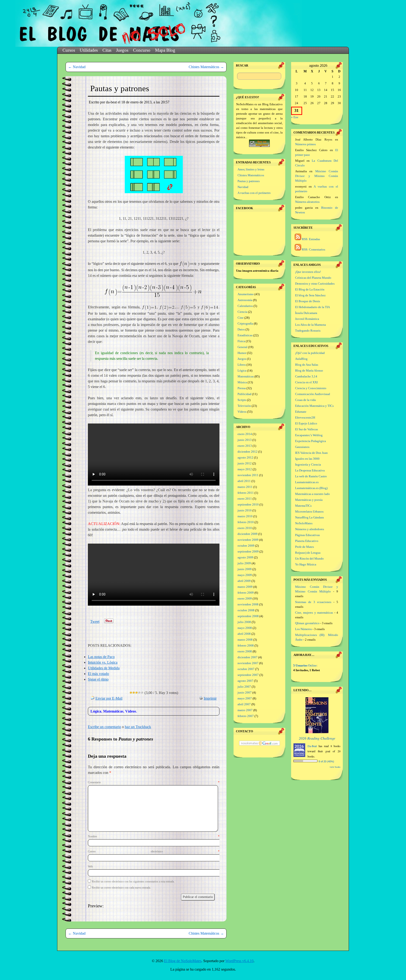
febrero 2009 (246, 592)
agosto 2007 (245, 680)
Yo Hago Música (305, 564)
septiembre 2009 (248, 551)
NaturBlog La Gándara (309, 517)
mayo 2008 (245, 628)
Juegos (122, 50)
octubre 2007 (246, 669)
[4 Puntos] (139, 692)
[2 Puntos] (133, 692)
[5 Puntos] (142, 692)
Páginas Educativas (307, 535)
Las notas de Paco (101, 657)
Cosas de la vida (305, 400)
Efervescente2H (305, 417)
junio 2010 (245, 510)
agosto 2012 (245, 457)
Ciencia (242, 312)
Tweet (94, 621)
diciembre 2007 (248, 657)
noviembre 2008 (248, 604)
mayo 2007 (245, 698)
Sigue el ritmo (98, 679)
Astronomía (245, 300)
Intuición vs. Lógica (102, 662)
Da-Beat (312, 746)
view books (335, 766)
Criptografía (245, 323)
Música (242, 382)
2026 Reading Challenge (317, 738)
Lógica (95, 711)
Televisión (244, 406)
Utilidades (89, 50)
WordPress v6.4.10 (239, 961)
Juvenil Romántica (307, 319)
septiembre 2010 (248, 504)
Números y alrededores (309, 529)
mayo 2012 (245, 469)
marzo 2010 (245, 516)
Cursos (68, 50)
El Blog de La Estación (309, 289)
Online (305, 665)
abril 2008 (244, 633)
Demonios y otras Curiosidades (315, 283)
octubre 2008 (246, 610)
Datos (241, 329)
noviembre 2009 (248, 539)
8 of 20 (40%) (326, 761)
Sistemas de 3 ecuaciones (313, 602)
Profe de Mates (304, 547)
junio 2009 (245, 569)
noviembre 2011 (248, 475)
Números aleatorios (307, 202)
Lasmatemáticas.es (307, 482)
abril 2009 (244, 581)
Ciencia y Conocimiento (310, 388)
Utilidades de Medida (104, 668)
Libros (242, 364)
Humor (242, 353)
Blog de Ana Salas (306, 364)
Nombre (153, 836)
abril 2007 (244, 704)
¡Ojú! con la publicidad (310, 353)
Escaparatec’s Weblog (309, 435)
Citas (106, 50)
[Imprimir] (201, 698)
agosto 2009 (245, 557)
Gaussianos (302, 447)
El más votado (98, 674)
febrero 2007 (246, 716)
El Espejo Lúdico (306, 423)
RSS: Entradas (310, 239)
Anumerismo (246, 294)
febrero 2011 (246, 492)
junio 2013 (245, 440)
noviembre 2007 (248, 663)
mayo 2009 (245, 575)
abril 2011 (244, 481)
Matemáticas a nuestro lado (312, 494)
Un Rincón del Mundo (309, 558)
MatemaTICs (303, 505)
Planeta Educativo (306, 541)
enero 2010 (245, 528)
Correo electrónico (153, 851)
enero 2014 (245, 434)
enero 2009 (245, 598)
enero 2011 (245, 498)
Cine (241, 317)
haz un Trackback (138, 727)
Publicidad (244, 394)
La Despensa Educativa (310, 470)
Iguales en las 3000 (307, 458)
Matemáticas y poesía (309, 500)
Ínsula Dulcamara (306, 313)
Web (90, 866)
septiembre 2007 (248, 675)
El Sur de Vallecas (306, 429)
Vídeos (130, 711)
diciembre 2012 (248, 451)
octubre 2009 (246, 545)
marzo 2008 (245, 639)
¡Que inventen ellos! (308, 272)
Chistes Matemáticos (206, 67)
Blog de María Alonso (309, 370)
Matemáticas (113, 711)
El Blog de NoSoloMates (182, 961)
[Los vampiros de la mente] (316, 732)
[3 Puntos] (136, 692)
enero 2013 (245, 445)
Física (241, 341)
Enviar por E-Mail (108, 698)
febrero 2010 (246, 522)
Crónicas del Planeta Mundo (313, 277)
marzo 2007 (245, 710)
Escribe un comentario (104, 727)
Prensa (242, 388)
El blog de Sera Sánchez (310, 295)
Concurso (141, 50)
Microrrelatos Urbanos (309, 511)
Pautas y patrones (249, 181)
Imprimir (210, 698)
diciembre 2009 (248, 534)
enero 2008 (245, 651)
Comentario (153, 782)
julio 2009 (244, 563)
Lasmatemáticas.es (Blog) (311, 488)
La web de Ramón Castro (311, 476)
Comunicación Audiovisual (312, 394)
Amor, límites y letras (251, 169)
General (242, 347)
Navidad (77, 67)
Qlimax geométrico (307, 623)
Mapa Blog (165, 50)
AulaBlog (301, 359)
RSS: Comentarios (313, 249)
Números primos (305, 144)
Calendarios (245, 306)
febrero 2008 (246, 645)
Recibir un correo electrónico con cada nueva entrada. (121, 887)
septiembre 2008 (248, 616)
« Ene (294, 117)
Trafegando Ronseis (307, 330)
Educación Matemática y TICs (314, 406)
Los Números (303, 629)
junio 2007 (245, 692)
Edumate (300, 411)
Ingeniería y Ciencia (308, 464)
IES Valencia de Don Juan (311, 453)
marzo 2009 (245, 586)
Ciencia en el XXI (306, 382)
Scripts (242, 400)
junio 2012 (245, 463)
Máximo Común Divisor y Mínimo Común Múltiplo (316, 175)
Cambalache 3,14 (306, 376)
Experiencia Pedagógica (310, 441)
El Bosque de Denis (307, 301)
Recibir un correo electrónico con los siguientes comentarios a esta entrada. (133, 881)
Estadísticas (245, 335)
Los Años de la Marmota (310, 324)
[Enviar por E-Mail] (92, 698)
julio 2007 (244, 686)
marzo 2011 (245, 487)
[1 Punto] (130, 692)
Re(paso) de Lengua (307, 552)
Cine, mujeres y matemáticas (314, 612)
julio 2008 (244, 622)
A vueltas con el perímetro (254, 193)
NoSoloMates (303, 523)
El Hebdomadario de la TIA (312, 307)
